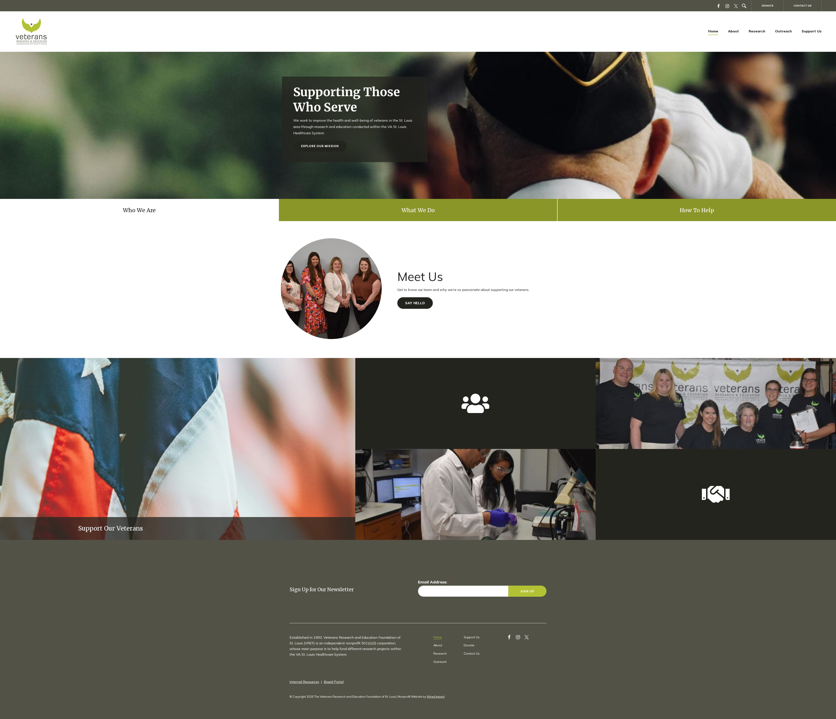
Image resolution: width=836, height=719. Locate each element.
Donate (767, 5)
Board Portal (334, 682)
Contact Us (802, 5)
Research (757, 31)
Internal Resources (304, 682)
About (733, 31)
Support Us (812, 31)
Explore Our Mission (320, 146)
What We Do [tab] (418, 210)
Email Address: (434, 582)
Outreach (783, 31)
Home (713, 31)
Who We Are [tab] (139, 210)
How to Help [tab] (697, 210)
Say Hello (415, 303)
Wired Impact (436, 696)
